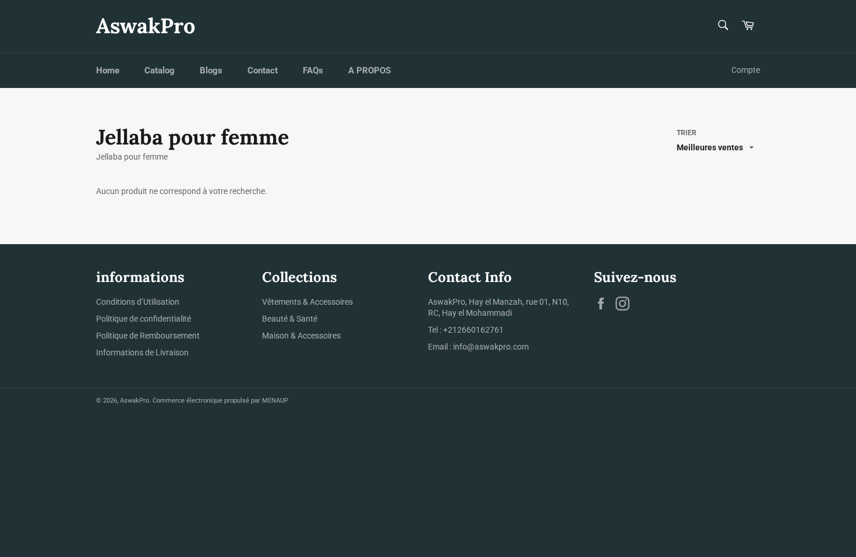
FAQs (313, 70)
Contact (262, 70)
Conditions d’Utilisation (137, 301)
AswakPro (145, 25)
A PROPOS (369, 70)
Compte (745, 70)
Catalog (159, 70)
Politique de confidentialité (143, 318)
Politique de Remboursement (148, 335)
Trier (686, 133)
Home (107, 70)
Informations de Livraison (142, 352)
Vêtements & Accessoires (307, 301)
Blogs (211, 70)
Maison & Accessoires (301, 335)
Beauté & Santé (289, 318)
